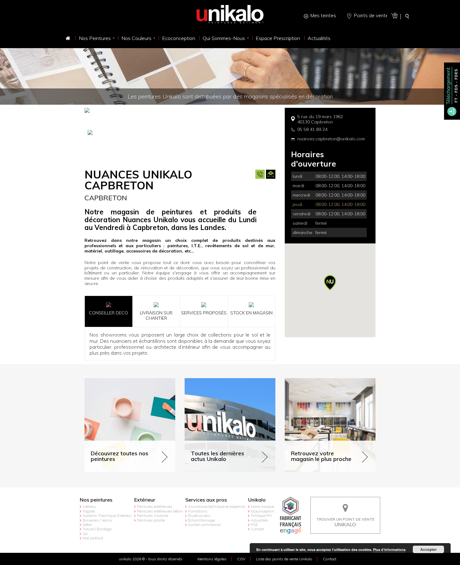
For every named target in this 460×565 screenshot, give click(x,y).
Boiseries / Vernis (97, 520)
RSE (254, 524)
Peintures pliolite (151, 520)
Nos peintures (96, 500)
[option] (179, 135)
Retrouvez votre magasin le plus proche (325, 380)
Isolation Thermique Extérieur (107, 515)
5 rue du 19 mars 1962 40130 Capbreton (320, 119)
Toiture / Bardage (97, 529)
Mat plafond (93, 538)
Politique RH (261, 515)
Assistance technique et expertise (216, 506)
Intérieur (89, 506)
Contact (257, 529)
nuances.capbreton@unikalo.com (331, 139)
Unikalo (257, 500)
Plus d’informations (389, 549)
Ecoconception (262, 511)
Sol (85, 533)
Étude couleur (199, 515)
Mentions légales (212, 559)
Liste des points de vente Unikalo (284, 559)
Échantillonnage (201, 520)
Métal (87, 524)
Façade (89, 511)
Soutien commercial (204, 524)
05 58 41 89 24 (312, 129)
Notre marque (262, 506)
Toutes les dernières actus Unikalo (219, 380)
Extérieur (144, 500)
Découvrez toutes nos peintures (116, 380)
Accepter (428, 549)
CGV (241, 559)
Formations (197, 511)
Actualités (259, 520)
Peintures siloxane (152, 515)
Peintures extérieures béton (160, 511)
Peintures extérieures (154, 506)
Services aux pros (206, 500)
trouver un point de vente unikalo (345, 501)
